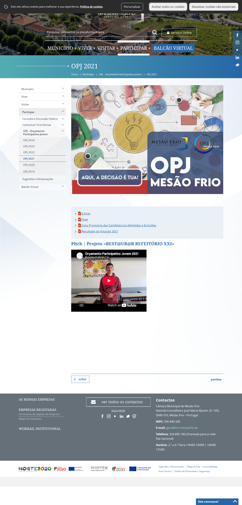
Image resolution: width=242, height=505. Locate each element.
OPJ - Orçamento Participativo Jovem (120, 74)
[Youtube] (237, 50)
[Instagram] (237, 42)
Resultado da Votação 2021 (100, 231)
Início (74, 74)
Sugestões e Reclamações (171, 466)
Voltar (82, 379)
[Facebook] (237, 35)
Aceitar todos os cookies (168, 7)
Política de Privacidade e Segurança (192, 471)
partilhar (216, 379)
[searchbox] (102, 32)
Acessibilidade (210, 466)
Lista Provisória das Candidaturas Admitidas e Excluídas (119, 225)
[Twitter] (237, 64)
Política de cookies (91, 7)
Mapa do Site (193, 466)
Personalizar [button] (132, 7)
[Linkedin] (237, 57)
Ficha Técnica (165, 471)
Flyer (85, 219)
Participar (88, 74)
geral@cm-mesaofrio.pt (182, 428)
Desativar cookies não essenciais (214, 7)
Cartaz (86, 213)
